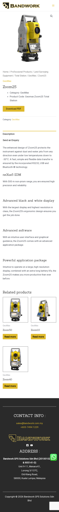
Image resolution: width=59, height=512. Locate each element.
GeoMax (32, 75)
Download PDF (13, 108)
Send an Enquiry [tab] (11, 140)
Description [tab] (9, 134)
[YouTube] (31, 445)
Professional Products (21, 71)
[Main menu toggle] (53, 5)
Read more (10, 336)
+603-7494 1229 (29, 427)
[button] (51, 16)
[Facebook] (27, 445)
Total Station (20, 75)
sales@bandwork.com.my (29, 423)
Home (6, 71)
